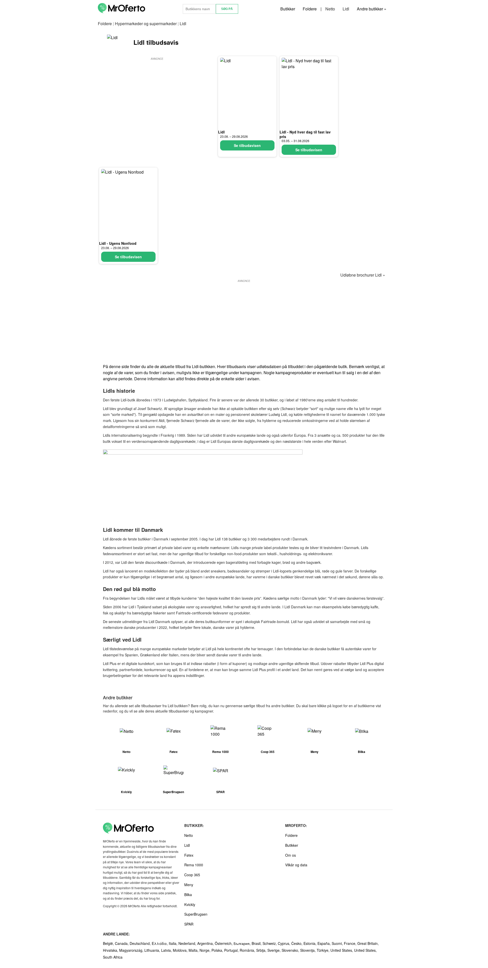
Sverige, (274, 950)
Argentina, (206, 943)
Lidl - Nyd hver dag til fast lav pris (305, 134)
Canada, (122, 943)
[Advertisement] (157, 96)
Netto (330, 9)
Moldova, (181, 950)
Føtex (188, 855)
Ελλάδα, (160, 943)
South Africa (113, 957)
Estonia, (310, 943)
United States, (342, 950)
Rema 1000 (193, 864)
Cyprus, (284, 943)
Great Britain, (368, 943)
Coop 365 (192, 874)
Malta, (194, 950)
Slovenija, (308, 950)
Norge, (205, 950)
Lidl (346, 9)
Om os (290, 855)
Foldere (310, 9)
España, (324, 943)
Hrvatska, (111, 950)
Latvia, (167, 950)
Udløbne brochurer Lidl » (362, 275)
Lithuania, (152, 950)
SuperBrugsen (195, 914)
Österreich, (224, 943)
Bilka (188, 894)
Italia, (173, 943)
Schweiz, (270, 943)
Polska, (217, 950)
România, (248, 950)
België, (109, 943)
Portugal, (232, 950)
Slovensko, (291, 950)
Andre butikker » (371, 9)
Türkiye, (323, 950)
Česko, (297, 943)
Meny (188, 884)
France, (350, 943)
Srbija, (261, 950)
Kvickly (189, 904)
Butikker (287, 9)
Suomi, (338, 943)
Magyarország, (131, 950)
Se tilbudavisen (247, 145)
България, (243, 943)
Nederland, (187, 943)
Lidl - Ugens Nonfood (117, 243)
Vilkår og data (296, 864)
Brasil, (257, 943)
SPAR (188, 924)
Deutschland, (141, 943)
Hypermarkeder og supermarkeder (146, 23)
